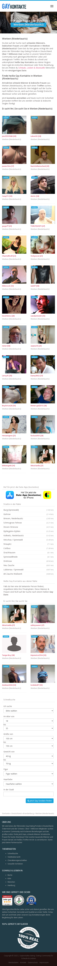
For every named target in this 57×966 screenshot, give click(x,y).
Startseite (6, 813)
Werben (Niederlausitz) (11, 139)
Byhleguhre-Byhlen (28, 531)
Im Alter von (8, 716)
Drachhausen (28, 552)
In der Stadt (8, 789)
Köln (9, 878)
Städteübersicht (14, 857)
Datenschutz (33, 962)
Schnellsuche (13, 853)
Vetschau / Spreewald (28, 539)
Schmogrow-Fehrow (28, 522)
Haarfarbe (7, 779)
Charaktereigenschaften (17, 860)
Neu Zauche (28, 565)
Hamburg (11, 885)
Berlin (10, 875)
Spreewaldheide (28, 556)
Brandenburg (28, 813)
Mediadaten (13, 962)
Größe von (8, 734)
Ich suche (7, 706)
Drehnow (28, 561)
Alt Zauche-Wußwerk (28, 574)
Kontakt (23, 962)
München (11, 882)
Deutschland (16, 813)
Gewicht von (9, 751)
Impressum (44, 962)
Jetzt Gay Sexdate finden (40, 800)
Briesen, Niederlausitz (28, 518)
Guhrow (28, 514)
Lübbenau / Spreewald (28, 569)
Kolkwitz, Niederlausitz (28, 535)
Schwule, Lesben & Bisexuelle (31, 67)
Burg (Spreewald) (28, 510)
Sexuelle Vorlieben (15, 864)
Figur (5, 769)
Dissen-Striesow (28, 527)
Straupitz (28, 544)
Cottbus (28, 548)
